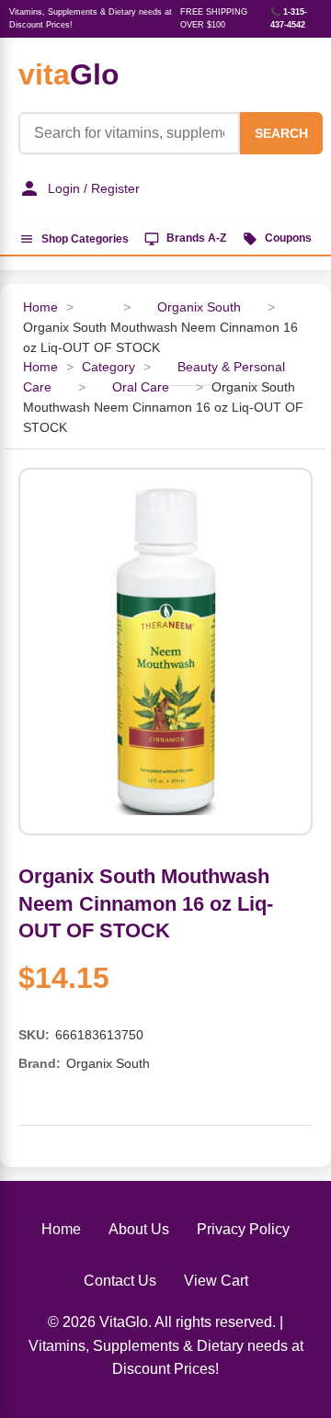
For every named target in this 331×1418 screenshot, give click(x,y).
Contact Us (120, 1280)
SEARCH (281, 133)
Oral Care (140, 387)
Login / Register (94, 188)
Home (40, 307)
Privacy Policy (243, 1229)
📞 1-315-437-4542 (288, 18)
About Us (138, 1229)
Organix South (199, 307)
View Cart (216, 1280)
